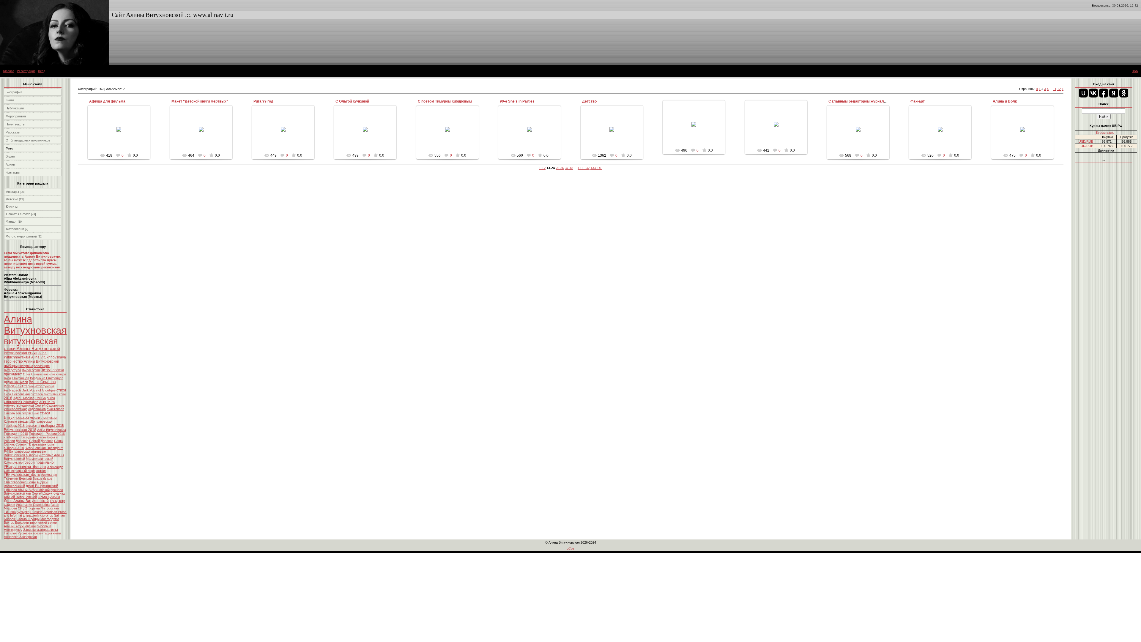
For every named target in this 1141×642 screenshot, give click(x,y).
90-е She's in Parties (517, 101)
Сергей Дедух (42, 493)
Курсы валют (1106, 132)
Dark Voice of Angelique (39, 390)
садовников (37, 409)
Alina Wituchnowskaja (25, 355)
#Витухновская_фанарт (25, 467)
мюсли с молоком (43, 417)
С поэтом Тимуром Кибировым (445, 101)
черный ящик (25, 471)
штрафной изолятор (38, 515)
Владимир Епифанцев (46, 378)
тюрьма (34, 508)
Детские (12, 199)
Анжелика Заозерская (20, 537)
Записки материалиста (40, 529)
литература (12, 370)
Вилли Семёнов (42, 382)
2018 (8, 398)
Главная (8, 71)
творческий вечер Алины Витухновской (30, 524)
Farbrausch (12, 390)
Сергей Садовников (49, 405)
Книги (10, 206)
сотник (41, 471)
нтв (28, 493)
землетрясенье (27, 413)
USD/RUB (1086, 141)
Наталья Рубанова (18, 533)
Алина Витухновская (35, 325)
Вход (41, 71)
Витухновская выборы (21, 455)
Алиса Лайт (13, 386)
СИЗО (22, 508)
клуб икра (11, 437)
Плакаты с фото (18, 214)
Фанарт (11, 221)
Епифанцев (20, 378)
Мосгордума (49, 519)
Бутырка (23, 512)
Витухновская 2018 (20, 430)
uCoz (570, 548)
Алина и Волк (1005, 101)
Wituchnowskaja (15, 409)
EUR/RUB (1086, 146)
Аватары (12, 191)
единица (27, 405)
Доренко (22, 441)
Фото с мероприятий (21, 236)
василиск (50, 374)
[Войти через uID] (1083, 93)
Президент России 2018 (47, 433)
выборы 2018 (52, 425)
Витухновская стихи (20, 353)
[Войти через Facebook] (1103, 93)
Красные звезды (16, 421)
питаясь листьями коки (48, 394)
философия (31, 370)
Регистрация (26, 71)
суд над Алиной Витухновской (34, 495)
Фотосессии (15, 229)
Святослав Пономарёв (21, 402)
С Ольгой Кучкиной (352, 101)
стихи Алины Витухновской (32, 348)
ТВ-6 (53, 501)
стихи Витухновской (27, 415)
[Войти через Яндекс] (1113, 93)
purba (51, 398)
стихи (61, 390)
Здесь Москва (23, 398)
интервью (25, 366)
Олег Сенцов (32, 374)
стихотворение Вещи (20, 482)
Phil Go (40, 398)
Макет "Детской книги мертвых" (199, 101)
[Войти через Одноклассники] (1123, 93)
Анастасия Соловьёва (33, 504)
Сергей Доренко (41, 441)
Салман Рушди (28, 519)
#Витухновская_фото (22, 475)
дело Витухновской (42, 486)
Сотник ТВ (23, 444)
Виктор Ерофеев (16, 522)
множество (12, 405)
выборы (11, 366)
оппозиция (42, 366)
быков (47, 478)
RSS (1135, 71)
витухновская (31, 341)
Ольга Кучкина (49, 497)
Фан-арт (917, 101)
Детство (589, 101)
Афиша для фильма (107, 101)
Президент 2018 (16, 433)
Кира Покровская (17, 394)
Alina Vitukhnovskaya (48, 357)
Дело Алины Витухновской (26, 501)
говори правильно (38, 462)
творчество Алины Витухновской (31, 361)
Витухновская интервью (27, 451)
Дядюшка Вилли (16, 382)
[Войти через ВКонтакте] (1093, 93)
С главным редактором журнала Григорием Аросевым (876, 101)
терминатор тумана (39, 386)
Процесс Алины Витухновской (27, 490)
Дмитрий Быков (30, 478)
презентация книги (47, 533)
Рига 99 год (263, 101)
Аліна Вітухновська (51, 430)
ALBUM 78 (47, 402)
